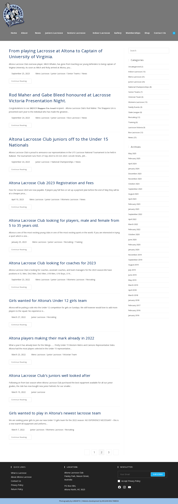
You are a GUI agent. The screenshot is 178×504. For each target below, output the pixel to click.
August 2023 (133, 194)
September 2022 (135, 214)
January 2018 (133, 300)
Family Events (134, 107)
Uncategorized (134, 66)
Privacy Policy (17, 485)
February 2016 (134, 310)
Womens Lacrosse (69, 199)
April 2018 (132, 290)
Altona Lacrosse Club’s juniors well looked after (49, 375)
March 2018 (133, 295)
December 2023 (134, 173)
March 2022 (133, 224)
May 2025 (132, 153)
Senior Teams (73, 73)
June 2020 (132, 239)
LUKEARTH (76, 501)
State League (133, 112)
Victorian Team (70, 354)
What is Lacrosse (18, 473)
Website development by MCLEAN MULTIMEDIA (100, 501)
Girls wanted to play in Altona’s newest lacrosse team (55, 413)
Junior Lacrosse (58, 73)
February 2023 (134, 204)
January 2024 (133, 168)
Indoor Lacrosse (135, 71)
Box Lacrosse (73, 117)
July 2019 (132, 270)
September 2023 (135, 189)
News (84, 73)
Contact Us (16, 481)
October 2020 (133, 234)
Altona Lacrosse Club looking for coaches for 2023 (52, 262)
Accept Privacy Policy (130, 481)
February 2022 (134, 229)
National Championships (62, 162)
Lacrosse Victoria (135, 127)
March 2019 (133, 285)
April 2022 (132, 219)
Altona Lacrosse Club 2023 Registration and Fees (51, 182)
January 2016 (133, 315)
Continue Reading (21, 81)
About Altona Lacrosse (21, 477)
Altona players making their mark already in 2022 (51, 338)
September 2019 (135, 259)
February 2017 (134, 305)
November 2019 (135, 254)
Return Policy (17, 489)
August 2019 (133, 264)
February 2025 (134, 158)
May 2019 (132, 280)
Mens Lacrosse (42, 73)
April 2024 (132, 163)
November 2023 (135, 179)
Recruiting (68, 242)
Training (78, 242)
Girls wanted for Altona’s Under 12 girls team (48, 300)
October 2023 (133, 184)
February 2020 (134, 244)
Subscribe (158, 474)
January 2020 (133, 249)
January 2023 (133, 209)
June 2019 (132, 275)
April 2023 (132, 199)
